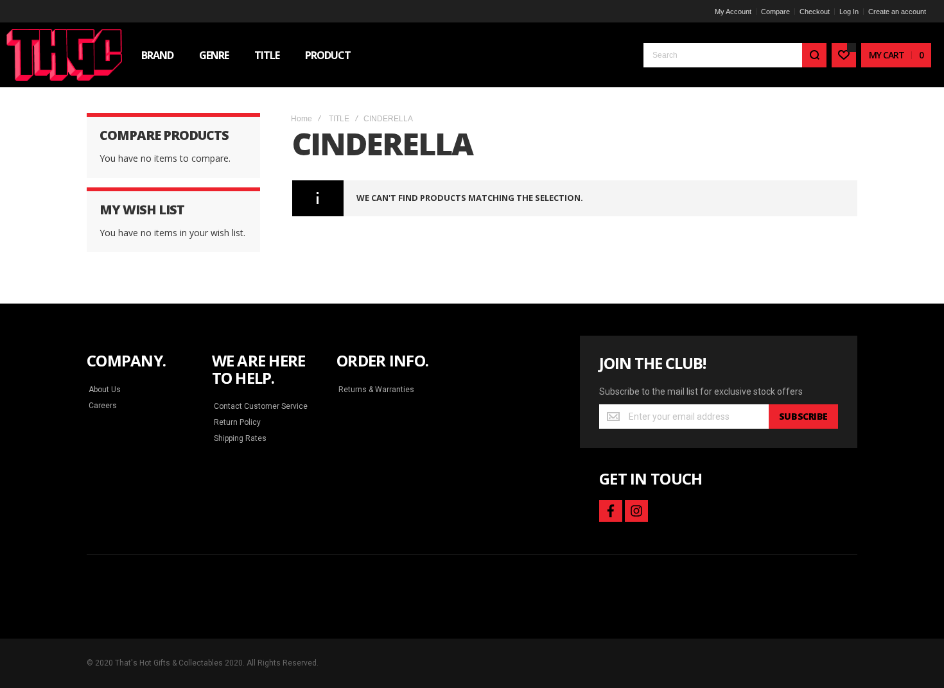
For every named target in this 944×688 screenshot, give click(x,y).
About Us (105, 389)
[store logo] (64, 55)
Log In (849, 11)
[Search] (814, 55)
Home (301, 118)
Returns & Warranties (376, 389)
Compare (775, 11)
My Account (733, 11)
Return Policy (237, 422)
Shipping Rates (240, 438)
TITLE (339, 118)
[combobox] (734, 55)
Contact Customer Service (261, 406)
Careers (103, 405)
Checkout (815, 11)
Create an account (897, 11)
